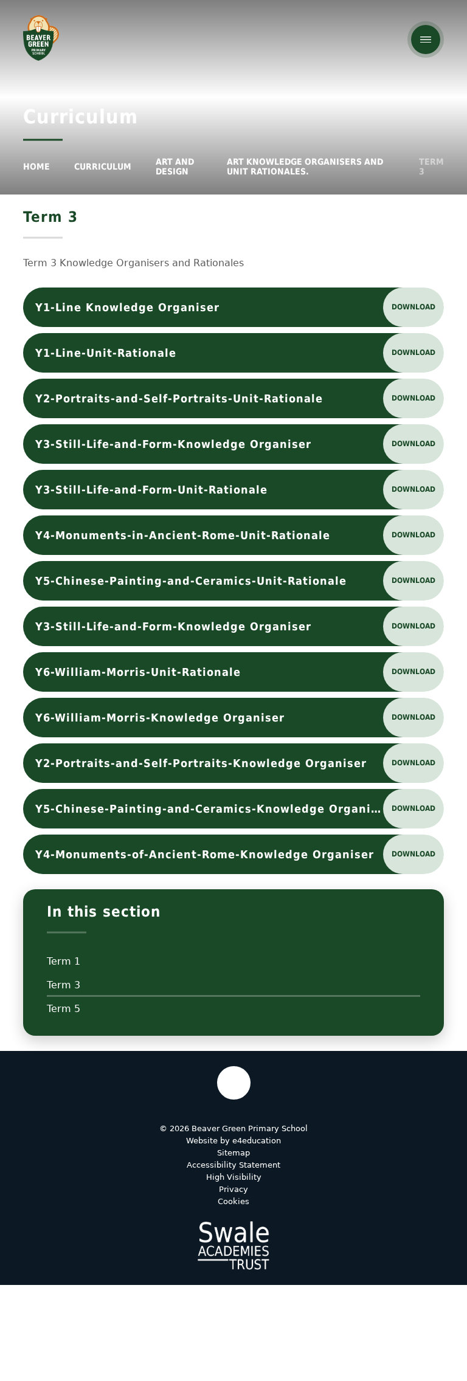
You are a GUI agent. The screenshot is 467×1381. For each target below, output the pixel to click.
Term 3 (431, 166)
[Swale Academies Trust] (233, 1245)
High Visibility (233, 1177)
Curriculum (102, 166)
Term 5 (63, 1008)
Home (36, 166)
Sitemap (233, 1152)
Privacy (233, 1189)
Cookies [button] (233, 1201)
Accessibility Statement (233, 1164)
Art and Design (175, 166)
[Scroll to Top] (234, 1083)
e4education (256, 1140)
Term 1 (63, 961)
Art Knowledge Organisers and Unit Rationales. (305, 166)
